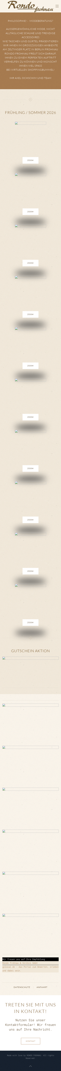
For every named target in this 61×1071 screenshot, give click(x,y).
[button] (57, 6)
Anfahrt (42, 987)
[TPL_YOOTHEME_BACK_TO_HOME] (30, 6)
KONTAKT (30, 1041)
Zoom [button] (30, 160)
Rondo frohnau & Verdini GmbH (19, 962)
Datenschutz (22, 987)
